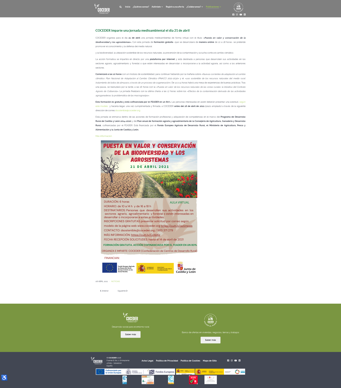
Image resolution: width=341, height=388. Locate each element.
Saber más (130, 334)
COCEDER (112, 358)
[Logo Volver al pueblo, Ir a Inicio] (238, 7)
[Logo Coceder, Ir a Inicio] (102, 8)
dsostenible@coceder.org (127, 110)
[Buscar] (120, 6)
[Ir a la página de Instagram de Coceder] (232, 360)
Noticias (115, 281)
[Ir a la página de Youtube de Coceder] (236, 360)
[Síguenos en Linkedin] (239, 360)
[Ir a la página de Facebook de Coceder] (228, 360)
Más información (104, 136)
